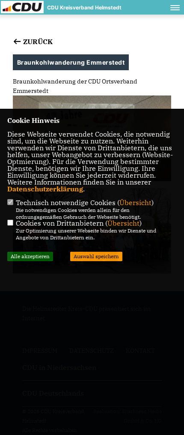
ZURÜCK (37, 41)
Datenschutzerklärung (45, 189)
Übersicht (135, 202)
